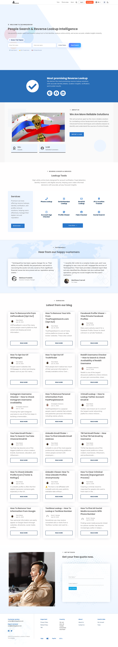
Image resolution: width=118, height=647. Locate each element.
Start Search (75, 45)
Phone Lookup (65, 2)
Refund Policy (44, 625)
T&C (41, 627)
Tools (58, 2)
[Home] (32, 2)
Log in (81, 2)
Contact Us (81, 625)
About (72, 2)
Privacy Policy (44, 622)
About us (81, 622)
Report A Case (77, 134)
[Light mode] (104, 2)
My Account (101, 622)
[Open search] (76, 2)
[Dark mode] (108, 2)
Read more (24, 343)
